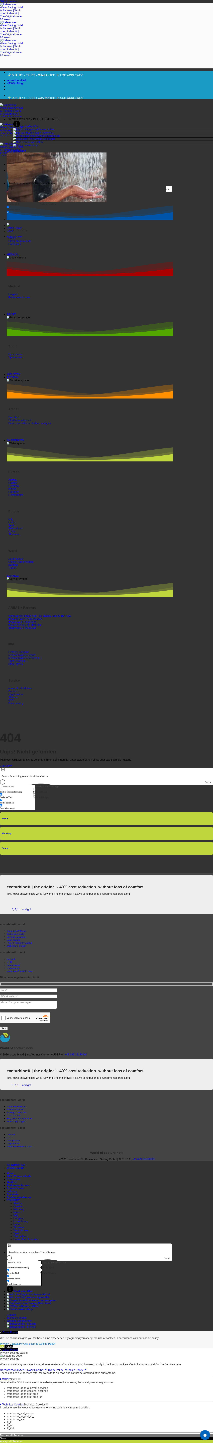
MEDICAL (13, 254)
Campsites (13, 1179)
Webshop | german (25, 1326)
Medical (11, 1182)
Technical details (16, 1317)
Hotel (10, 1173)
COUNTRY (13, 1200)
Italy (15, 1215)
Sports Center (15, 1188)
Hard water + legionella (39, 132)
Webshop (32, 145)
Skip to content (8, 1)
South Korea (20, 1230)
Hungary (18, 1218)
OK (2, 1346)
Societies (12, 1194)
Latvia (16, 1224)
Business (32, 142)
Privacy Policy (55, 1370)
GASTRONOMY (16, 150)
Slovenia (18, 1227)
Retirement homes (18, 1185)
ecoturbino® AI (16, 80)
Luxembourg (20, 1221)
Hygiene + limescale (38, 129)
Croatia (17, 1206)
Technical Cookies (12, 1404)
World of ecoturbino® (19, 1320)
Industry (12, 1191)
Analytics (19, 1370)
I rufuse (8, 1346)
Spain (16, 1233)
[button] (110, 119)
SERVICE (13, 575)
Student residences (19, 1197)
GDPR (5, 1379)
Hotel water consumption (45, 135)
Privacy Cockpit (9, 1343)
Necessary (6, 1370)
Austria (17, 1203)
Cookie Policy (47, 1343)
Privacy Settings (28, 1343)
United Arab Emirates (25, 1239)
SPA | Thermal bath (19, 1176)
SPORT (11, 314)
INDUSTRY (13, 374)
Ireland (17, 1212)
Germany (18, 1209)
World (5, 818)
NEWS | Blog (15, 83)
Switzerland (20, 1236)
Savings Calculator (16, 937)
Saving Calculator (44, 139)
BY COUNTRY (15, 440)
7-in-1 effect (27, 126)
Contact (5, 848)
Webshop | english (25, 1323)
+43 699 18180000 (76, 1054)
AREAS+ (12, 377)
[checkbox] (23, 202)
